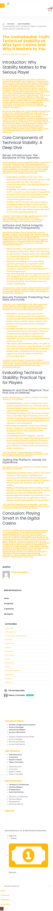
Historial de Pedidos (17, 730)
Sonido (8, 678)
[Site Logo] (14, 9)
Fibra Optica (10, 655)
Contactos (9, 609)
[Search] (48, 886)
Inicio (6, 598)
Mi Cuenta (8, 614)
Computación (10, 632)
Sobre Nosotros (15, 755)
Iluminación (9, 663)
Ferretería (9, 651)
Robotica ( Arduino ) (13, 670)
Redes (7, 667)
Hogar (7, 659)
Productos (8, 603)
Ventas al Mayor (16, 787)
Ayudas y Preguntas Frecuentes (22, 725)
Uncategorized (23, 54)
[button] (1, 882)
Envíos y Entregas (16, 727)
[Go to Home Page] (3, 24)
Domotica (9, 639)
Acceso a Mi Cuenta (17, 732)
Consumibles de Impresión (16, 636)
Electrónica (9, 643)
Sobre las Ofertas (16, 792)
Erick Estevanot (8, 54)
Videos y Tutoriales (21, 695)
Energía (8, 647)
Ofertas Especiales (16, 690)
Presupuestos (14, 790)
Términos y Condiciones (19, 785)
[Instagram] (7, 816)
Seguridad (9, 674)
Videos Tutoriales (16, 762)
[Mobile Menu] (2, 5)
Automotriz (9, 628)
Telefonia (8, 682)
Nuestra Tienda (15, 760)
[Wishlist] (47, 9)
